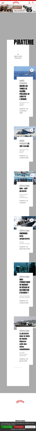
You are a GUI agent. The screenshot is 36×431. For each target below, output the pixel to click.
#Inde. (21, 197)
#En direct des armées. (24, 103)
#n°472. (21, 105)
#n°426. (21, 242)
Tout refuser (19, 427)
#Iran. (21, 296)
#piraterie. (26, 296)
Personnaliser (30, 427)
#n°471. (21, 152)
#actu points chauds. (23, 195)
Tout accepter (7, 427)
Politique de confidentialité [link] (18, 429)
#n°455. (25, 197)
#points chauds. (24, 243)
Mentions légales (20, 421)
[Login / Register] (29, 2)
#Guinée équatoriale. (23, 353)
